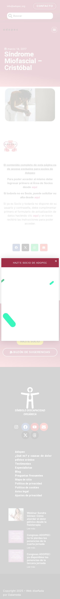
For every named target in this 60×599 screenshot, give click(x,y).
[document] (30, 299)
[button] (56, 261)
